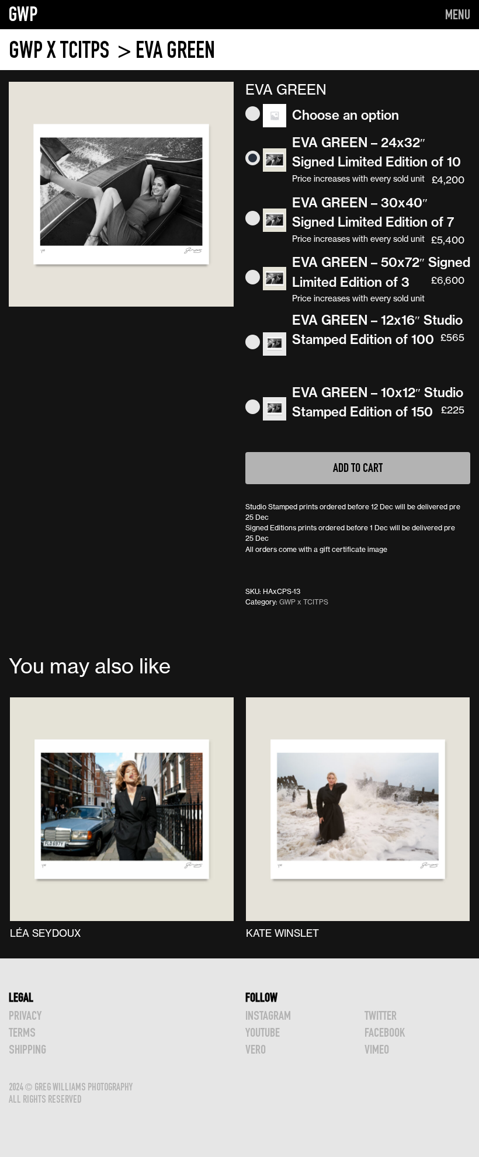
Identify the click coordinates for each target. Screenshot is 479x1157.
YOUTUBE (262, 1032)
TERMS (22, 1032)
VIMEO (377, 1049)
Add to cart (358, 467)
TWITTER (381, 1015)
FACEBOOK (385, 1032)
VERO (255, 1049)
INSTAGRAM (268, 1015)
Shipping (27, 1049)
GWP (23, 14)
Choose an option (345, 115)
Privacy (25, 1015)
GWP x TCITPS (61, 50)
